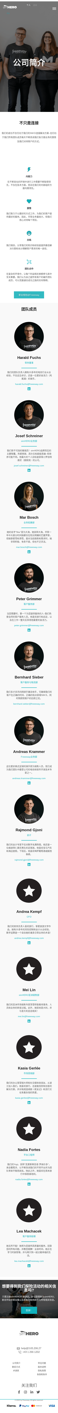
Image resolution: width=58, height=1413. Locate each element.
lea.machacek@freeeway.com (29, 1261)
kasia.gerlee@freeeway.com (29, 1098)
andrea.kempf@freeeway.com (29, 938)
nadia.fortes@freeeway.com (29, 1179)
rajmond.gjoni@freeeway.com (29, 860)
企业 (35, 5)
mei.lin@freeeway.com (29, 1016)
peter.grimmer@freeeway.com (29, 625)
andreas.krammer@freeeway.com (29, 778)
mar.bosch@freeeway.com (29, 547)
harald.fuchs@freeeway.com (29, 384)
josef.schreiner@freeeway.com (29, 465)
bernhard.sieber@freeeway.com (29, 704)
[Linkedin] (29, 389)
